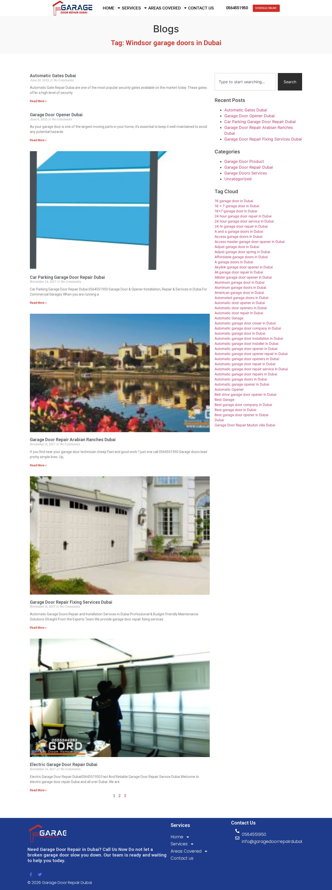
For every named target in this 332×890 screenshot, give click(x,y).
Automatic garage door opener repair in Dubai (251, 354)
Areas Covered (164, 8)
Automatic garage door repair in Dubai (245, 364)
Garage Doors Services (245, 173)
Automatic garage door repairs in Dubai (246, 374)
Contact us (201, 8)
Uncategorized (238, 178)
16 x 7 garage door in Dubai (237, 206)
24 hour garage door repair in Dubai (243, 216)
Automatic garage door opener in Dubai (246, 348)
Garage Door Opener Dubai (56, 114)
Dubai (219, 420)
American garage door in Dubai (239, 292)
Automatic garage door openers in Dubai (247, 359)
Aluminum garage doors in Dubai (240, 287)
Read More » (38, 101)
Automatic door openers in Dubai (241, 308)
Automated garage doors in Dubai (241, 298)
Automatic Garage (229, 318)
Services (131, 8)
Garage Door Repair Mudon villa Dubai (245, 425)
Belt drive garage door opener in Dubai (245, 394)
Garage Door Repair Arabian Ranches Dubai (73, 439)
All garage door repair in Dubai (239, 272)
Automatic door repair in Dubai (239, 313)
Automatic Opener (229, 389)
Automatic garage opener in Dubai (242, 384)
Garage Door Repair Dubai (248, 167)
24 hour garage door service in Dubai (244, 221)
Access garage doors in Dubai (238, 236)
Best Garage (224, 399)
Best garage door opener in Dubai (241, 415)
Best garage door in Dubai (235, 410)
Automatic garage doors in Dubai (241, 379)
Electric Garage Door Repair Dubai (63, 764)
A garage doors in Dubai (234, 262)
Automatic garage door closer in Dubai (245, 323)
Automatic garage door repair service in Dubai (251, 369)
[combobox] (245, 82)
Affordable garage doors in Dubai (241, 257)
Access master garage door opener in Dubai (250, 241)
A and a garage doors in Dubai (239, 231)
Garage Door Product (244, 161)
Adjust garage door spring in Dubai (242, 252)
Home (108, 8)
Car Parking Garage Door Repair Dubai (67, 277)
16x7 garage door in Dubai (236, 211)
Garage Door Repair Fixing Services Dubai (71, 602)
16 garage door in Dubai (234, 201)
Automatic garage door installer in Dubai (246, 343)
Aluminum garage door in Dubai (239, 282)
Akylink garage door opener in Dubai (244, 267)
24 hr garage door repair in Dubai (241, 226)
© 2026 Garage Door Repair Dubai (59, 882)
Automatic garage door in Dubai (240, 333)
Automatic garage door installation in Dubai (249, 338)
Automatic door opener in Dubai (240, 303)
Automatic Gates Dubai (53, 75)
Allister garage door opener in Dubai (243, 277)
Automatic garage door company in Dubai (248, 328)
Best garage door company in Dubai (243, 405)
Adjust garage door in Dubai (237, 247)
